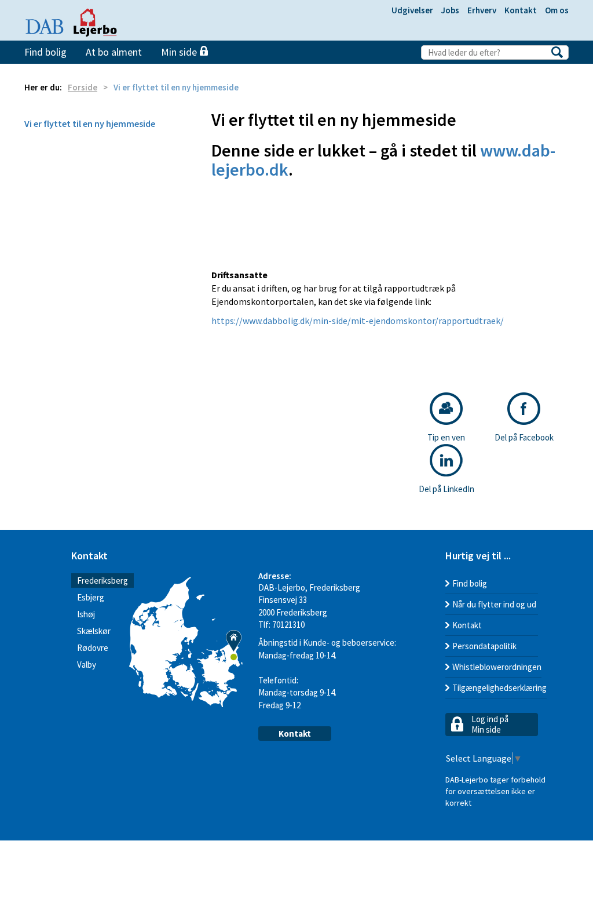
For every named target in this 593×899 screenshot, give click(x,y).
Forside (82, 87)
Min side (180, 52)
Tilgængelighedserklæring (499, 687)
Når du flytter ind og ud (494, 604)
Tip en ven (446, 437)
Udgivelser (412, 10)
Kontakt (520, 10)
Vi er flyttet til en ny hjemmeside (89, 123)
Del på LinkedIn (446, 488)
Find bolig (45, 52)
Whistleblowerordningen (496, 666)
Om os (557, 10)
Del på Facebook (524, 437)
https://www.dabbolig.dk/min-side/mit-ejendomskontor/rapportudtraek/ (357, 320)
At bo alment (114, 52)
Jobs (450, 10)
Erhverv (481, 10)
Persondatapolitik (484, 645)
